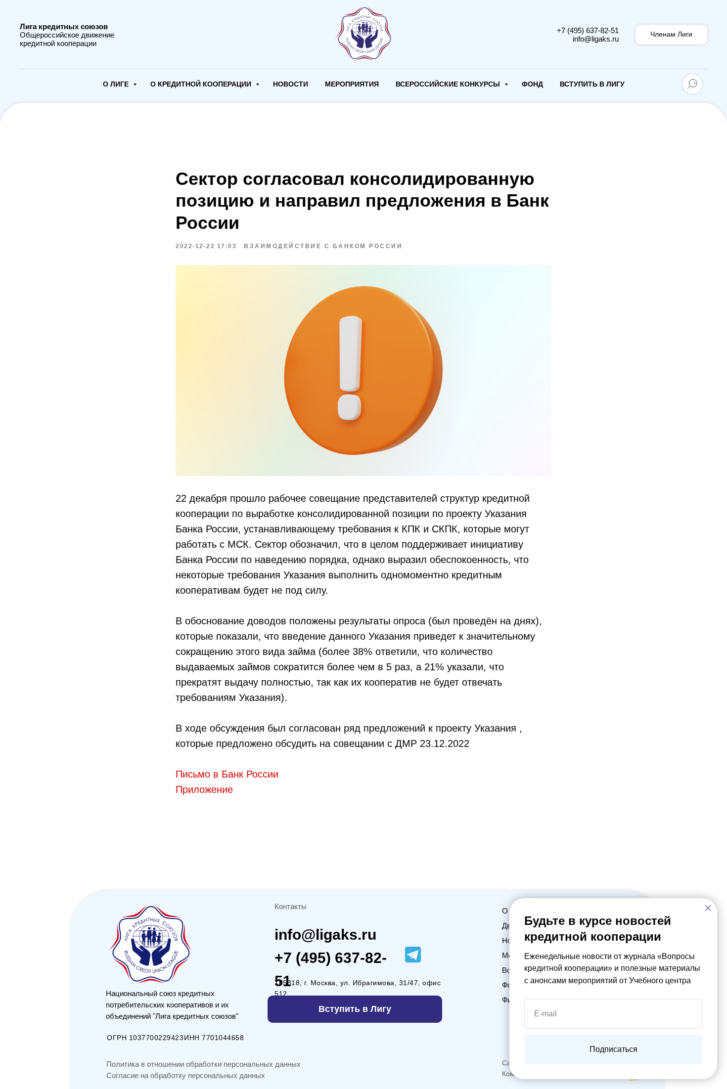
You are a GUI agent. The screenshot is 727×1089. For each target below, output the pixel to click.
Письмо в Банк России (227, 774)
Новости (290, 84)
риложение (207, 789)
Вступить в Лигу (592, 84)
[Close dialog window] (708, 908)
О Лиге (117, 84)
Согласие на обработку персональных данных (185, 1075)
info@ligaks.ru (596, 39)
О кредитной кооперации (201, 84)
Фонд (532, 84)
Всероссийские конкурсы (449, 84)
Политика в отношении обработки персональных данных (203, 1064)
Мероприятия (352, 84)
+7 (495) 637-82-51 (588, 30)
